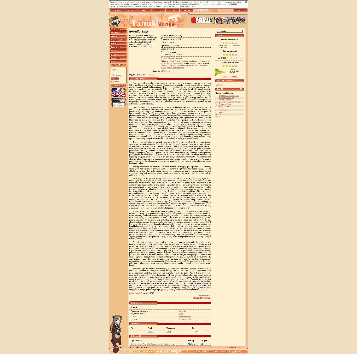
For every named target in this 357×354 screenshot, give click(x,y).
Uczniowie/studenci (175, 63)
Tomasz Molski (184, 319)
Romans (178, 58)
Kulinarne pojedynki (226, 98)
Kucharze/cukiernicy (190, 61)
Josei (171, 61)
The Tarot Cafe (224, 106)
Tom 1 (150, 332)
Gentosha (182, 311)
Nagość (193, 63)
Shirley (221, 108)
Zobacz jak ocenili (237, 58)
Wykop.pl (166, 71)
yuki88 (151, 75)
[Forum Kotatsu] (118, 92)
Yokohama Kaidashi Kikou (229, 96)
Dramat (171, 58)
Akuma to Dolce (225, 104)
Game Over (223, 110)
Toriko (221, 112)
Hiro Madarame (184, 317)
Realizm (195, 65)
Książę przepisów (225, 100)
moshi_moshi (134, 293)
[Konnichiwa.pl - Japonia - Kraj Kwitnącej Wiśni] (118, 97)
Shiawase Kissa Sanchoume (230, 102)
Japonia (164, 65)
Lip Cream (223, 114)
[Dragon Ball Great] (118, 101)
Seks (200, 63)
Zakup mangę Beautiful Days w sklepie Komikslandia (152, 344)
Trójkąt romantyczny (175, 68)
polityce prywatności (186, 6)
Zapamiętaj (118, 76)
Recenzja (135, 79)
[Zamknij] (246, 2)
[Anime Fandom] (118, 106)
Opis (143, 79)
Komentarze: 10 (204, 295)
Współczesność (179, 65)
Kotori (180, 314)
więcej (217, 116)
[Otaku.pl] (218, 20)
